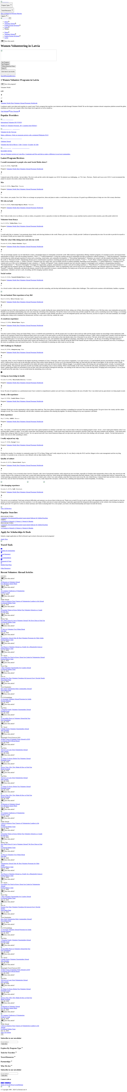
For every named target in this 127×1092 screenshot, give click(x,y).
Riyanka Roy (5, 612)
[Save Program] (3, 84)
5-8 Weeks (4, 521)
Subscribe (4, 1044)
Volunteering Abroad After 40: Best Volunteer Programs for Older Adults (22, 638)
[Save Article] (3, 579)
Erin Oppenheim (6, 720)
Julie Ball (3, 631)
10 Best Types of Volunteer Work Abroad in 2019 (15, 739)
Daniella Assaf (5, 711)
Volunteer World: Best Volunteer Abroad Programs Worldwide (19, 103)
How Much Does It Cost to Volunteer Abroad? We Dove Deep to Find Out (23, 620)
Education (19, 518)
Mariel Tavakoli (5, 769)
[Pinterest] (7, 1083)
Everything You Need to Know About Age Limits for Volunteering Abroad (23, 657)
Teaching (45, 518)
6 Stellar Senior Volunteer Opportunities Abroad (15, 729)
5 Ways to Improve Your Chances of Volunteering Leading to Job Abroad (22, 601)
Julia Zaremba (5, 730)
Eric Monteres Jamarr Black (9, 583)
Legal (16, 1085)
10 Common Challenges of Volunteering (12, 591)
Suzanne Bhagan (6, 701)
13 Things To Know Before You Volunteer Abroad (16, 758)
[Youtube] (6, 1083)
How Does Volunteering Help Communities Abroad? (16, 688)
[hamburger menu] (10, 18)
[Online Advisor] (2, 1034)
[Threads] (3, 1083)
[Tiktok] (10, 1083)
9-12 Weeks (16, 521)
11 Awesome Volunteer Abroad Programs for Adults (16, 699)
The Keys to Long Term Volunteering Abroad (14, 750)
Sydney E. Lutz (5, 592)
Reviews (12, 76)
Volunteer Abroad (9, 23)
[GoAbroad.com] (5, 1)
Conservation (26, 518)
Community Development (8, 518)
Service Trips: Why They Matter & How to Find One (16, 767)
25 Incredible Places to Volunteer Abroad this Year (15, 718)
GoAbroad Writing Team (8, 603)
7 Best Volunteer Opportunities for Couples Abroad (16, 668)
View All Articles (6, 1032)
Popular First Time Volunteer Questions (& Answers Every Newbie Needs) (23, 678)
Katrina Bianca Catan (7, 640)
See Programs (5, 62)
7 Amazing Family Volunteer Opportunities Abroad (16, 709)
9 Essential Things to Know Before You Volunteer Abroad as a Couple (21, 610)
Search (3, 76)
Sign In (3, 16)
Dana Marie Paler (6, 680)
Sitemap (20, 1085)
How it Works (5, 13)
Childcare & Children (36, 518)
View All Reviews (6, 508)
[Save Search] (3, 41)
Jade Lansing (4, 751)
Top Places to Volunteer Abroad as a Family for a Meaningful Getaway (21, 647)
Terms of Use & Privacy (8, 1085)
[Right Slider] (4, 576)
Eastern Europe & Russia (11, 25)
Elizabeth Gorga (5, 760)
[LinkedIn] (9, 1083)
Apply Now (4, 539)
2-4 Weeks (10, 521)
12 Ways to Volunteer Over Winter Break (13, 629)
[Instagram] (4, 1083)
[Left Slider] (2, 576)
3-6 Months (29, 521)
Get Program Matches (15, 13)
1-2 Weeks (23, 521)
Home (6, 22)
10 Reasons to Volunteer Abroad (10, 582)
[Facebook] (1, 1083)
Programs (7, 76)
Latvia (6, 27)
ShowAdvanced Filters (9, 66)
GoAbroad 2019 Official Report (10, 741)
